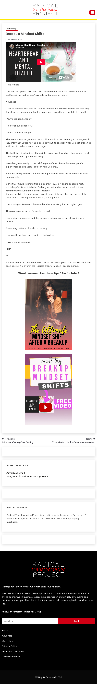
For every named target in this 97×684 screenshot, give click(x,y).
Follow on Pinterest (12, 611)
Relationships (12, 28)
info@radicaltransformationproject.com (27, 476)
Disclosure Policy (11, 656)
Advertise (7, 635)
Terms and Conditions (13, 651)
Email (22, 472)
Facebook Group (32, 611)
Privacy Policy (9, 646)
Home (5, 630)
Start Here (7, 640)
